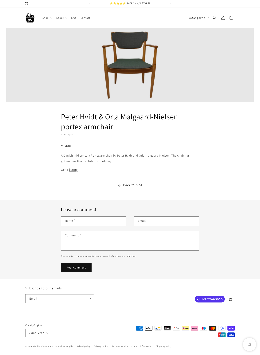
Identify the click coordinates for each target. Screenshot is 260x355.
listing (73, 170)
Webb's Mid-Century (43, 346)
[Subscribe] (89, 298)
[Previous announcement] (89, 3)
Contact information (142, 346)
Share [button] (68, 145)
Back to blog (133, 185)
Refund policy (83, 346)
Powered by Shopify (63, 346)
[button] (47, 18)
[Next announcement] (170, 3)
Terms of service (120, 346)
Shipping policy (164, 346)
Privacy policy (101, 346)
